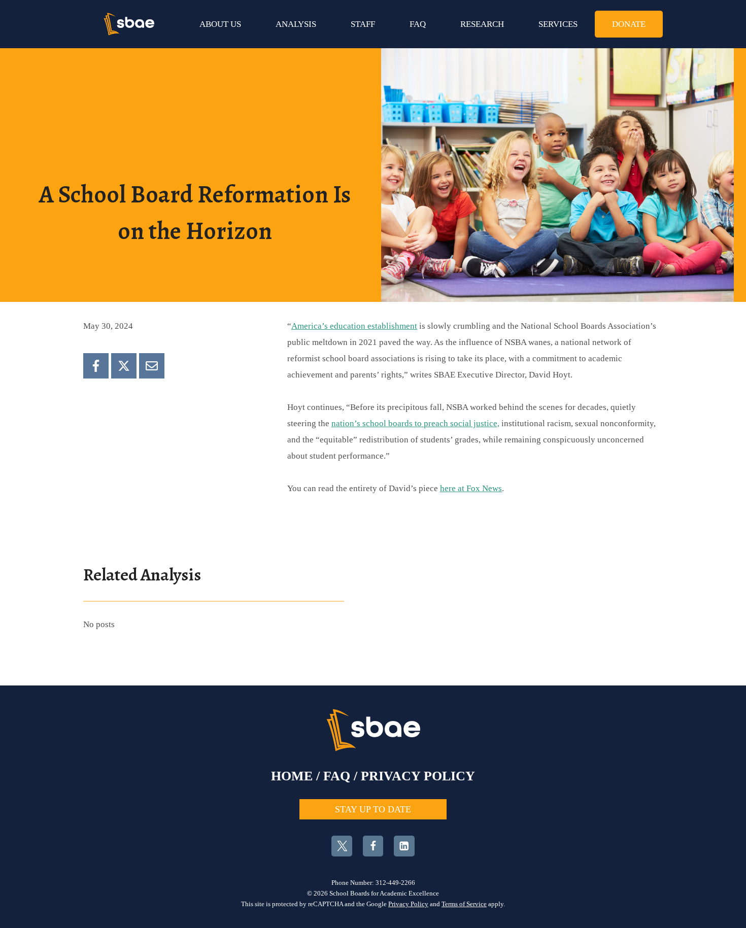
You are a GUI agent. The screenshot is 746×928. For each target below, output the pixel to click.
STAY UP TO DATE (373, 809)
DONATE (629, 24)
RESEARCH (482, 24)
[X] (124, 366)
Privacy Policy (408, 904)
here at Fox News (471, 488)
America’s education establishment (354, 326)
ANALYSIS (296, 24)
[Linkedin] (404, 846)
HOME (292, 776)
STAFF (363, 24)
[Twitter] (341, 846)
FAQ (418, 24)
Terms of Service (464, 904)
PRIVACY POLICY (418, 776)
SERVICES (558, 24)
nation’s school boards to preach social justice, (415, 423)
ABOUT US (220, 24)
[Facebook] (96, 366)
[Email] (151, 366)
